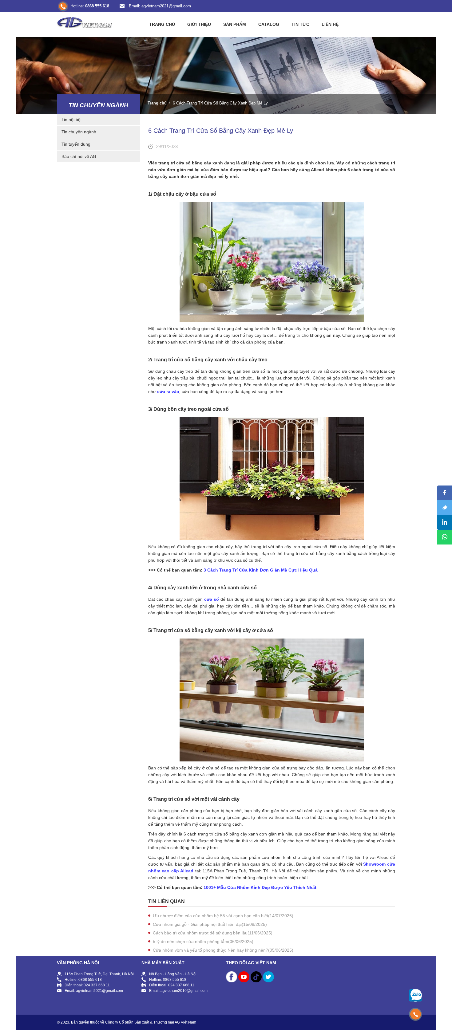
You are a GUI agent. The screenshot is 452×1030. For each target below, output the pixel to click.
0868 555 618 (97, 6)
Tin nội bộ (71, 119)
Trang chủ (162, 24)
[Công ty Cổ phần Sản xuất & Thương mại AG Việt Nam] (84, 21)
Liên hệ (330, 24)
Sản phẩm (234, 24)
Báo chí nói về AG (78, 156)
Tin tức (300, 24)
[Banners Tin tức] (226, 75)
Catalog (268, 24)
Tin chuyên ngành (98, 105)
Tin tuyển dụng (75, 144)
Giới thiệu (199, 24)
